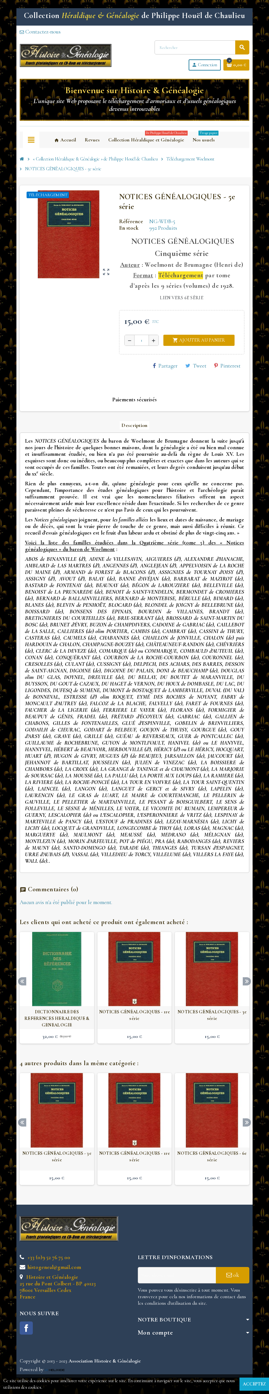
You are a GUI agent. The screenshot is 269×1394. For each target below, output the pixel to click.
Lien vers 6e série (181, 298)
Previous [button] (22, 981)
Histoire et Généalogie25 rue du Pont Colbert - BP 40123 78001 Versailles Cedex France (58, 1287)
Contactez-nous (42, 31)
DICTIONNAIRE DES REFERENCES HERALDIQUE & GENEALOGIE (56, 1018)
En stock (128, 228)
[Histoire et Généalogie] (66, 54)
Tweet (199, 365)
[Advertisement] (203, 1234)
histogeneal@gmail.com (53, 1267)
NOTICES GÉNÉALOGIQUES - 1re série (134, 1015)
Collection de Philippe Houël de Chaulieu (134, 15)
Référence (131, 221)
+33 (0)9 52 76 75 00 (48, 1257)
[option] (57, 988)
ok (235, 1275)
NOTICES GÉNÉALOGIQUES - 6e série (212, 1157)
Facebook (26, 1328)
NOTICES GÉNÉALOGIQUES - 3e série (212, 1015)
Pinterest (230, 365)
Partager (167, 365)
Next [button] (247, 981)
